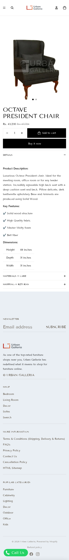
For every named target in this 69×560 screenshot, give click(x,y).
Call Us (17, 552)
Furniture (8, 489)
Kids (5, 524)
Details (8, 155)
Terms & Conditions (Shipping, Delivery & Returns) (34, 438)
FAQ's (6, 444)
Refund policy (34, 547)
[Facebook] (31, 554)
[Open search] (12, 8)
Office (7, 518)
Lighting (8, 501)
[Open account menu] (56, 8)
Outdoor (8, 512)
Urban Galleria (27, 541)
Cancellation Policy (15, 462)
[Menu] (4, 8)
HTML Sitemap (12, 468)
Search (7, 417)
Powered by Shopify (47, 541)
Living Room (10, 400)
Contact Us (10, 456)
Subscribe (56, 327)
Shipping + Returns (16, 284)
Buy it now (34, 143)
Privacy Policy (11, 450)
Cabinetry (9, 495)
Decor (6, 405)
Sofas (6, 411)
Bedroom (8, 394)
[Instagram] (38, 554)
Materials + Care (14, 276)
